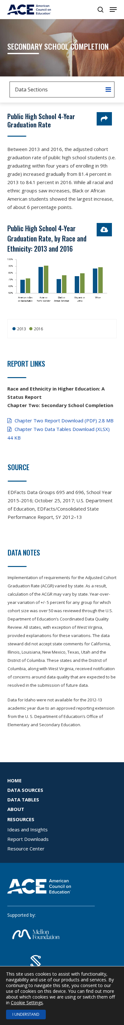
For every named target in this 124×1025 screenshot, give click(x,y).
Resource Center (26, 848)
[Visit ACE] (39, 897)
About (15, 809)
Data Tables (23, 799)
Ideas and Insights (27, 829)
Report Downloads (28, 839)
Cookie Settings (27, 1003)
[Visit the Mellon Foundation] (36, 947)
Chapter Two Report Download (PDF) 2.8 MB (64, 420)
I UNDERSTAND (25, 1014)
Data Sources (25, 790)
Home (14, 780)
